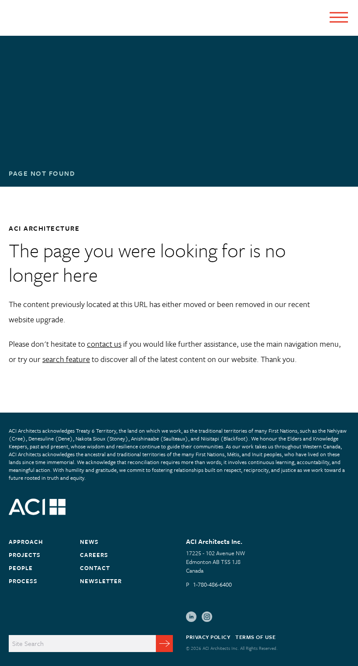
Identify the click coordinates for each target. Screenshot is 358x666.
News (89, 541)
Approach (26, 541)
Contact (95, 568)
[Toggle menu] (338, 17)
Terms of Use (255, 637)
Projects (25, 554)
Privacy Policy (208, 637)
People (21, 568)
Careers (94, 554)
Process (23, 581)
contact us (104, 343)
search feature (66, 359)
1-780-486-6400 (212, 584)
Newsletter (101, 581)
